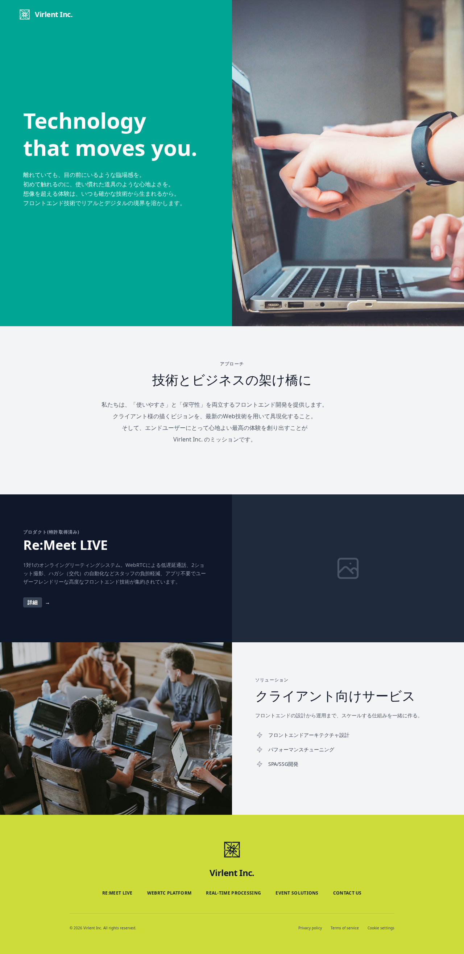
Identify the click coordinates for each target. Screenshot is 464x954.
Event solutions (297, 893)
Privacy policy (310, 927)
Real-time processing (233, 893)
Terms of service (345, 927)
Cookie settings (381, 927)
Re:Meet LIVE (117, 893)
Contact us (347, 893)
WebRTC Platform (169, 893)
